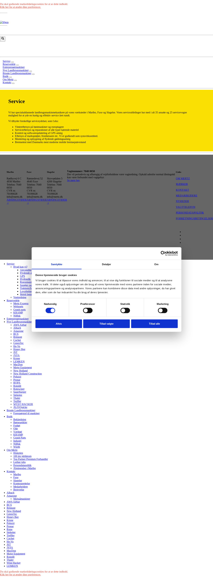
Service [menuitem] (6, 61)
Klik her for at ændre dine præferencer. (20, 7)
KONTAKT (182, 190)
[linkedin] (185, 242)
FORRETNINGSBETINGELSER (194, 218)
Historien (18, 453)
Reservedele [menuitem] (9, 64)
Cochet (17, 340)
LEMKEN (19, 361)
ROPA (16, 382)
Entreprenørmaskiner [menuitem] (14, 67)
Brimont (17, 337)
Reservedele (13, 300)
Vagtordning (19, 297)
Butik (9, 416)
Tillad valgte (106, 323)
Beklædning (19, 419)
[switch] (88, 310)
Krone (16, 358)
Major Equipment (22, 367)
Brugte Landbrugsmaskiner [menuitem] (17, 73)
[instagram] (185, 235)
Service (10, 263)
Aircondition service (30, 270)
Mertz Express (20, 303)
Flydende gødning (29, 272)
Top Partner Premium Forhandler (30, 459)
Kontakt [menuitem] (7, 82)
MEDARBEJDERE (186, 195)
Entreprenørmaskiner (18, 318)
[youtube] (185, 238)
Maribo (17, 474)
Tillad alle (154, 323)
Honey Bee (19, 349)
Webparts (18, 306)
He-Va (16, 346)
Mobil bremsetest (29, 294)
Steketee (17, 395)
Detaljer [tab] (106, 264)
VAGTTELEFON (185, 207)
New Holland (20, 370)
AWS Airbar (19, 324)
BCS (15, 334)
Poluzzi (17, 376)
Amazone (18, 331)
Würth (16, 446)
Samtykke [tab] (56, 264)
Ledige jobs (19, 462)
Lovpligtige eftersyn (30, 291)
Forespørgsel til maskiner (26, 413)
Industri (17, 440)
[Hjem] (4, 22)
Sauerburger (19, 391)
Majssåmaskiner (21, 498)
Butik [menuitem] (5, 76)
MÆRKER (182, 184)
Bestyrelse (18, 489)
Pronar (16, 379)
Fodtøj (16, 425)
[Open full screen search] (2, 39)
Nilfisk (16, 315)
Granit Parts (19, 437)
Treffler (17, 401)
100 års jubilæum (22, 456)
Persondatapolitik (22, 465)
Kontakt (11, 471)
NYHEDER (182, 201)
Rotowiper (18, 388)
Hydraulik (25, 279)
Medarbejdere (20, 486)
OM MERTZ (183, 178)
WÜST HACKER (23, 404)
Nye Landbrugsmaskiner (20, 321)
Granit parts (19, 309)
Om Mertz (12, 450)
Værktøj (17, 431)
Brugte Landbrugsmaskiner (21, 410)
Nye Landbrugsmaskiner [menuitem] (16, 70)
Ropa (9, 529)
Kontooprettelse (21, 483)
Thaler (16, 398)
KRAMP (18, 312)
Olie (15, 428)
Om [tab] (156, 264)
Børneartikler (20, 422)
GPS (22, 276)
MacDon (18, 364)
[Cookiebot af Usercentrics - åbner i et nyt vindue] (163, 253)
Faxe (15, 477)
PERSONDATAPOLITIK (190, 212)
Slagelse (17, 480)
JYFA (16, 355)
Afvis (59, 323)
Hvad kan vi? (20, 266)
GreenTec (18, 343)
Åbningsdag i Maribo (24, 468)
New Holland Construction (27, 373)
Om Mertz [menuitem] (8, 79)
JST (15, 352)
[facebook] (185, 231)
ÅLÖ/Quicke (20, 407)
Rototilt (17, 386)
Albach (17, 327)
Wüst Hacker (13, 562)
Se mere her (73, 180)
